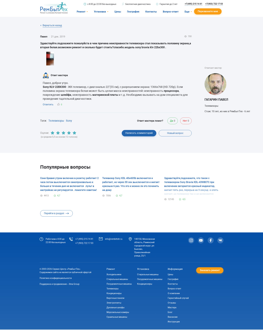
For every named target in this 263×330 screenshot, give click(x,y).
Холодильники (114, 274)
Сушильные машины (117, 317)
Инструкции (174, 321)
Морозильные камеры (118, 312)
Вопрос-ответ (171, 11)
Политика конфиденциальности (56, 278)
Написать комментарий (139, 133)
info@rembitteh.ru (113, 239)
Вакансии (172, 317)
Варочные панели (115, 298)
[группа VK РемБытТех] (220, 240)
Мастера (172, 307)
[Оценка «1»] (52, 133)
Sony (69, 120)
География (133, 11)
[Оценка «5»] (74, 133)
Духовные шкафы (115, 307)
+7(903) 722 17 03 (214, 4)
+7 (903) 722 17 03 (84, 243)
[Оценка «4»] (69, 133)
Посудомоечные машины (119, 284)
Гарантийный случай (178, 298)
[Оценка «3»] (63, 133)
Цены (117, 11)
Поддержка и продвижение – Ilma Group (59, 284)
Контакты (151, 11)
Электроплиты (114, 303)
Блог (170, 312)
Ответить (48, 104)
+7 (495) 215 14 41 (84, 239)
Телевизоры (56, 120)
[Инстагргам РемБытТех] (191, 240)
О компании (174, 293)
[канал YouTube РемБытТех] (201, 240)
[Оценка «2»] (58, 133)
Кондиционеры (114, 293)
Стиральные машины (117, 279)
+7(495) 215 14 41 (193, 4)
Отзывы (172, 303)
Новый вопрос (175, 133)
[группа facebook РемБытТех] (211, 240)
